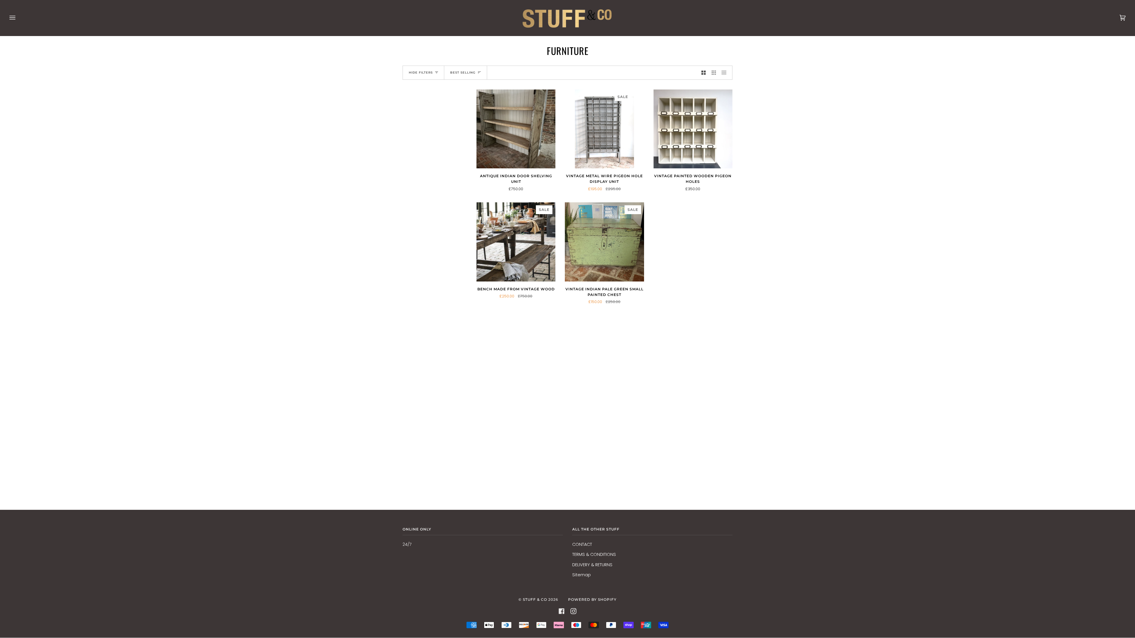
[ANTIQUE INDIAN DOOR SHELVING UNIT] (515, 128)
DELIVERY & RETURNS (592, 565)
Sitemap (581, 575)
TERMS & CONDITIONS (594, 554)
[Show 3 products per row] (714, 72)
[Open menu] (18, 18)
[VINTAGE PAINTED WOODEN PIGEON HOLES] (693, 128)
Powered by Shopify (592, 599)
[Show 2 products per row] (703, 72)
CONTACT (582, 544)
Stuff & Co (535, 599)
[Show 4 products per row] (725, 72)
